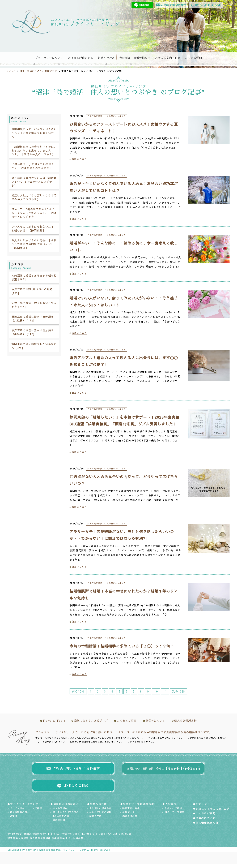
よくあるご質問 (127, 720)
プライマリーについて (49, 58)
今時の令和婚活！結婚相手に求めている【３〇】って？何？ (122, 645)
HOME (11, 71)
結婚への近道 (106, 58)
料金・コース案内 (174, 812)
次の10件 (178, 691)
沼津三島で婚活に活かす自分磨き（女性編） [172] (32, 318)
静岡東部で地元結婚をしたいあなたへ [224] (34, 346)
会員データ (128, 812)
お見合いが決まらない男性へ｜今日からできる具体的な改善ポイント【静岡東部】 (34, 244)
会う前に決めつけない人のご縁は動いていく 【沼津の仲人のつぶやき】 (34, 181)
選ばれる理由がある (80, 58)
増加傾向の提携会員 (100, 808)
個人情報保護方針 (185, 720)
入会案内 (170, 804)
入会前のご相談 (173, 808)
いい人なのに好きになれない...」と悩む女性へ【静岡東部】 (32, 228)
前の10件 (78, 691)
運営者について (155, 720)
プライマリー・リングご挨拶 (26, 808)
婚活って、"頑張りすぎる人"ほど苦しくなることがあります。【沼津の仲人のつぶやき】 (34, 212)
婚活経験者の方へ (20, 812)
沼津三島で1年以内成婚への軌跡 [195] (32, 291)
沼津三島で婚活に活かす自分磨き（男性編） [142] (32, 332)
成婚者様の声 (129, 816)
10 (156, 691)
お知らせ (201, 804)
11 (165, 691)
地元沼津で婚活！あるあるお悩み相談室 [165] (34, 277)
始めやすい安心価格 (100, 812)
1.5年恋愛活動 (61, 816)
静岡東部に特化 (131, 808)
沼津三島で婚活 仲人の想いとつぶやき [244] (34, 304)
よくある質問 (193, 58)
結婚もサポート (98, 816)
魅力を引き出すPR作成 (66, 812)
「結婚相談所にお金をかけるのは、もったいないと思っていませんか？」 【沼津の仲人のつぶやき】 (34, 150)
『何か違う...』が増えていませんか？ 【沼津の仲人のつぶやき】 (32, 166)
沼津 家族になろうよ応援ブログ (38, 71)
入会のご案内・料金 (167, 58)
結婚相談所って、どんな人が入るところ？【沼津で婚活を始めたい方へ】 (34, 133)
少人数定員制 (60, 808)
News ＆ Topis (54, 720)
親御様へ (15, 816)
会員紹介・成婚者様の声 (134, 58)
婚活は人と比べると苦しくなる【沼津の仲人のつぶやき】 (34, 197)
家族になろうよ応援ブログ (91, 720)
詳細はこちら (79, 159)
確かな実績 (59, 819)
